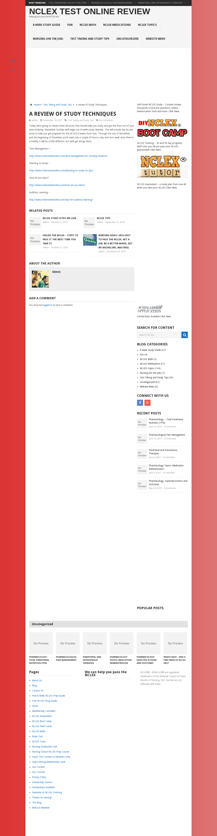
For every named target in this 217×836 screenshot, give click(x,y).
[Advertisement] (108, 77)
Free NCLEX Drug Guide (44, 700)
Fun (70, 24)
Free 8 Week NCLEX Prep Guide (48, 695)
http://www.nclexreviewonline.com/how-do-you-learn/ (57, 185)
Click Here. (174, 111)
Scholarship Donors (42, 782)
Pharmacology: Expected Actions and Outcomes (168, 483)
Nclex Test (37, 736)
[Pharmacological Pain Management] (68, 643)
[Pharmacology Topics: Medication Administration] (122, 643)
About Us (37, 680)
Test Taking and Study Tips (89, 38)
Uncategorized (127, 38)
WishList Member (41, 807)
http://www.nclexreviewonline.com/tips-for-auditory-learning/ (61, 199)
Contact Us (37, 690)
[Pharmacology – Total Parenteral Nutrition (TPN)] (41, 643)
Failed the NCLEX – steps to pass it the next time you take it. (60, 239)
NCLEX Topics (147, 24)
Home (37, 104)
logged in (47, 305)
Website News (155, 38)
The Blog (37, 802)
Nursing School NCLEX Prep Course (50, 751)
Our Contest (38, 767)
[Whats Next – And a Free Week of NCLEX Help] (175, 643)
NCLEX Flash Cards (42, 726)
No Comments (106, 120)
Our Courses (38, 772)
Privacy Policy (39, 777)
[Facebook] (140, 403)
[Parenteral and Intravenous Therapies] (95, 643)
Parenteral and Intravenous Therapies (160, 3)
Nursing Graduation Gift (44, 746)
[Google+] (147, 403)
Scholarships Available (43, 787)
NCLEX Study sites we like (59, 218)
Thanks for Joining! (42, 797)
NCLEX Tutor (39, 741)
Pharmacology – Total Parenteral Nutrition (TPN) (57, 3)
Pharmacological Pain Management (112, 3)
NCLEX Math (88, 24)
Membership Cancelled (43, 711)
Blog (34, 685)
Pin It (12, 70)
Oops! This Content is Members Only (51, 756)
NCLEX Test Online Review (89, 11)
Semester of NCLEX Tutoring (47, 792)
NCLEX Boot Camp (42, 721)
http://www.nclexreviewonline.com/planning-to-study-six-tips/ (61, 170)
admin (35, 120)
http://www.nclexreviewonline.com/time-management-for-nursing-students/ (68, 156)
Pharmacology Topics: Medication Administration (166, 467)
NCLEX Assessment (42, 716)
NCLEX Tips (103, 218)
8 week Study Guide (46, 24)
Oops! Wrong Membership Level (48, 762)
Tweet (12, 60)
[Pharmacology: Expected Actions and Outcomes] (148, 643)
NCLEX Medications (117, 24)
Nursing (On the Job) (48, 38)
